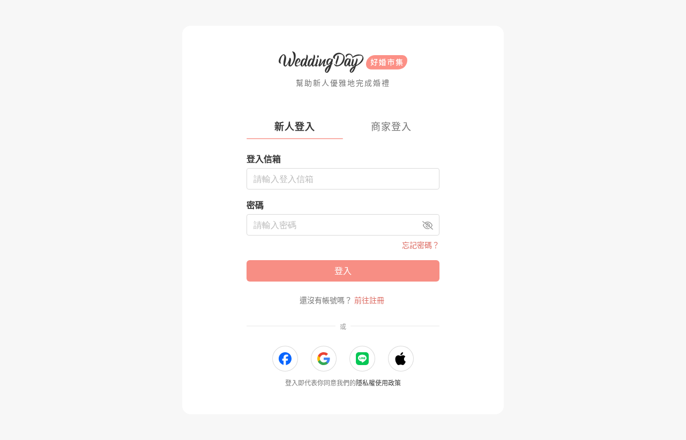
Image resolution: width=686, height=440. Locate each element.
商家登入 (391, 126)
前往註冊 (369, 300)
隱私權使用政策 (378, 383)
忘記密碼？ (420, 244)
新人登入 (294, 126)
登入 (343, 270)
